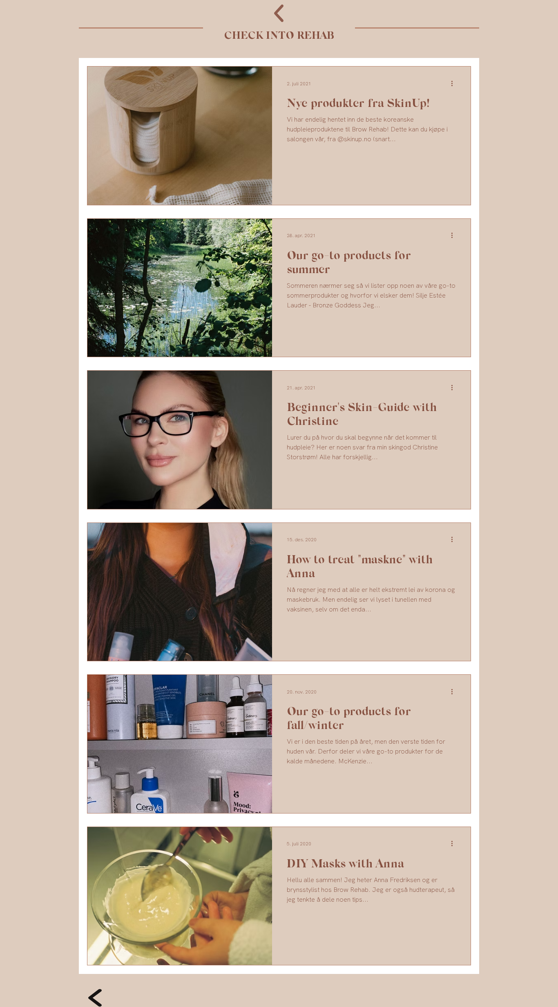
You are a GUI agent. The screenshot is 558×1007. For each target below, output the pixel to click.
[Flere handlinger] (455, 83)
